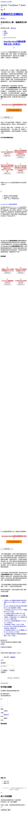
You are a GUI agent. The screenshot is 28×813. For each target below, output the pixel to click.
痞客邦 (10, 653)
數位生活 (13, 28)
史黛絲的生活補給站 (12, 14)
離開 (9, 810)
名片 (5, 35)
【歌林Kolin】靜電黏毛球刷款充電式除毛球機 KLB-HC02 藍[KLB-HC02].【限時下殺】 (15, 602)
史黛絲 (2, 644)
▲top (2, 660)
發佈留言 (3, 672)
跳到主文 (3, 18)
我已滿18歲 (3, 810)
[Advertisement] (14, 749)
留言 (14, 653)
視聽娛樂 (12, 657)
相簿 (5, 31)
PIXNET (7, 788)
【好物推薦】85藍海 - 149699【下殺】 (14, 624)
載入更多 (3, 662)
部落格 (5, 33)
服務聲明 (17, 789)
